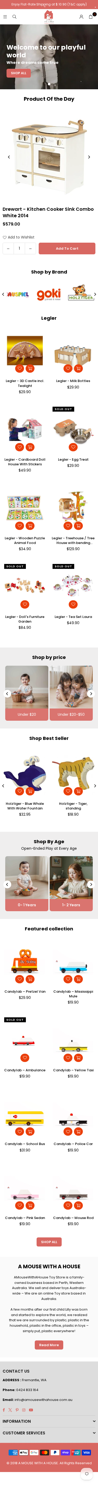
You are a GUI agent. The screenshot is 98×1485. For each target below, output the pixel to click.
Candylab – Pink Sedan (25, 1218)
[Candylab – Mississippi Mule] (73, 961)
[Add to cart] (30, 368)
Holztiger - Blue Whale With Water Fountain (25, 806)
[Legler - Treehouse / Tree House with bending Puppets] (73, 508)
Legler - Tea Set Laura (73, 617)
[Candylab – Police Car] (73, 1114)
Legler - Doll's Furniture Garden (24, 619)
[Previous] (9, 157)
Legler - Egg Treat (73, 459)
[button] (90, 17)
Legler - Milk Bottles (73, 381)
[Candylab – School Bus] (25, 1114)
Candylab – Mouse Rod (73, 1218)
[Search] (14, 16)
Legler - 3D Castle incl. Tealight (25, 383)
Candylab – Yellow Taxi (73, 1070)
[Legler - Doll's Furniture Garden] (25, 587)
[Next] (89, 157)
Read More (49, 1345)
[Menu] (5, 16)
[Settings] (81, 17)
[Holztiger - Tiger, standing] (73, 774)
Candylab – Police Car (73, 1144)
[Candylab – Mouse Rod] (73, 1188)
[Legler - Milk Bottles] (73, 351)
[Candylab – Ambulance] (25, 1040)
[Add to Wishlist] (19, 368)
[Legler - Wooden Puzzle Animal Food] (25, 508)
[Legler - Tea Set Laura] (73, 587)
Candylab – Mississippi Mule (73, 994)
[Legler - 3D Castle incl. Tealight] (25, 351)
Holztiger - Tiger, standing (73, 806)
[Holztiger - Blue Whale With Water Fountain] (25, 774)
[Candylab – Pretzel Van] (25, 961)
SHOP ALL (49, 1241)
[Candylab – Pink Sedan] (25, 1188)
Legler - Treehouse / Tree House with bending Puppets (73, 540)
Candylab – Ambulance (24, 1070)
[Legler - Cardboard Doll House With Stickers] (25, 429)
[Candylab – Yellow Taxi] (73, 1040)
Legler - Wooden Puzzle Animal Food (25, 540)
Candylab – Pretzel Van (24, 991)
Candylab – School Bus (25, 1144)
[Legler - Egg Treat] (73, 429)
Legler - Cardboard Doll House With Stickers (24, 462)
